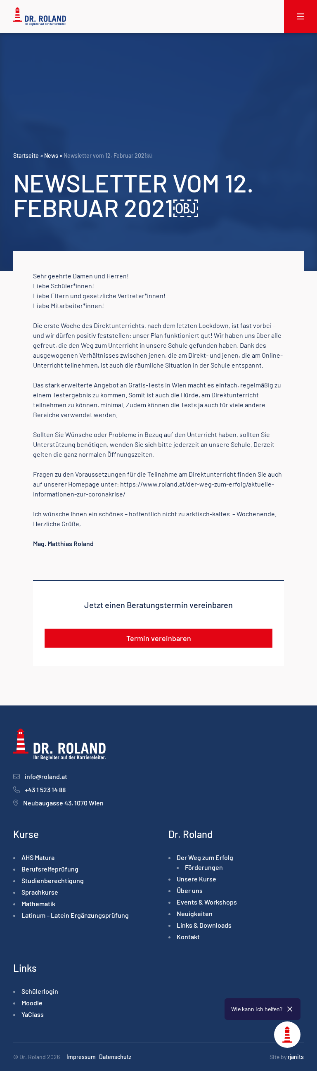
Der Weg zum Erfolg (205, 857)
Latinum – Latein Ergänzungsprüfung (75, 915)
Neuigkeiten (195, 913)
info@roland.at (46, 776)
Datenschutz (115, 1056)
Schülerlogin (39, 991)
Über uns (190, 890)
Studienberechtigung (52, 880)
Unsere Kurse (196, 879)
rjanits (296, 1056)
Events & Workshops (207, 902)
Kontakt (188, 936)
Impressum (81, 1056)
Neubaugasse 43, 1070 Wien (63, 803)
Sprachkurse (39, 892)
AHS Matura (37, 857)
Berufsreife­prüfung (49, 869)
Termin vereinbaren (158, 638)
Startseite (26, 155)
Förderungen (204, 867)
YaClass (32, 1014)
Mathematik (38, 903)
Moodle (32, 1003)
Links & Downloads (204, 925)
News (51, 155)
